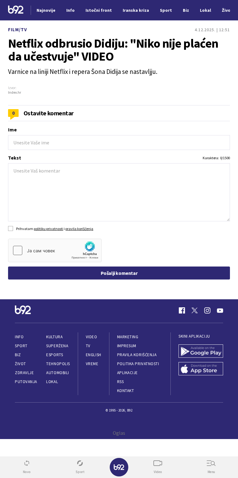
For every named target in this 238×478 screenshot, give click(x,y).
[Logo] (16, 10)
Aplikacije (127, 372)
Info (19, 336)
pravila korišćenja (79, 228)
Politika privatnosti (138, 363)
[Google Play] (200, 351)
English (93, 354)
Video (91, 336)
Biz (18, 354)
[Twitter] (195, 310)
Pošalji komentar (119, 273)
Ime (12, 129)
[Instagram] (207, 310)
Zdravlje (24, 372)
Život (20, 363)
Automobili (57, 372)
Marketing (128, 336)
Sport (21, 345)
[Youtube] (220, 310)
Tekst (14, 158)
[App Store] (200, 369)
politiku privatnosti (48, 228)
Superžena (57, 345)
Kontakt (125, 390)
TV (88, 345)
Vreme (92, 363)
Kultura (54, 336)
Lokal (52, 381)
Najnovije (46, 10)
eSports (54, 354)
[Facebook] (182, 310)
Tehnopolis (58, 363)
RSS (120, 381)
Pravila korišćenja (137, 354)
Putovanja (26, 381)
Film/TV (17, 29)
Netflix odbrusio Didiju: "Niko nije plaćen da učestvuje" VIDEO (113, 50)
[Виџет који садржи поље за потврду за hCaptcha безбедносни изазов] (55, 250)
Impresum (126, 345)
